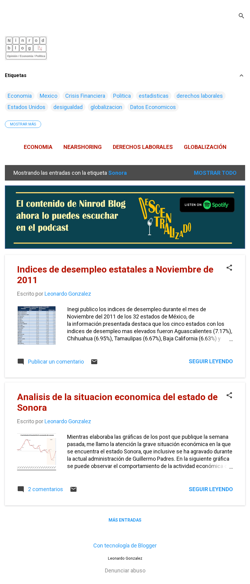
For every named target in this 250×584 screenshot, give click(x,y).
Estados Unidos (26, 107)
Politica (122, 96)
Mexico (48, 96)
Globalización (205, 147)
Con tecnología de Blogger (125, 545)
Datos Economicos (153, 107)
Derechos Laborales (143, 147)
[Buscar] (241, 16)
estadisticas (154, 96)
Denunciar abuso (125, 570)
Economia (20, 96)
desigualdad (68, 107)
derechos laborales (200, 96)
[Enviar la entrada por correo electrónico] (94, 363)
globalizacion (106, 107)
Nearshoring (82, 147)
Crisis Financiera (85, 96)
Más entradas (125, 520)
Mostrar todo (215, 173)
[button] (229, 268)
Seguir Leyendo (211, 361)
